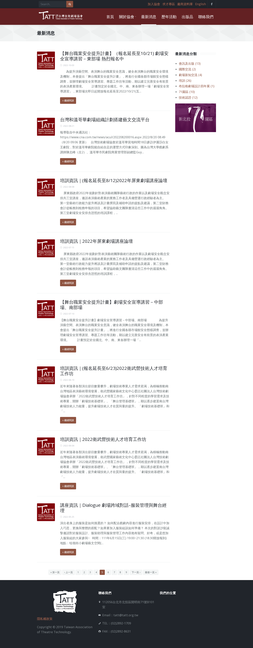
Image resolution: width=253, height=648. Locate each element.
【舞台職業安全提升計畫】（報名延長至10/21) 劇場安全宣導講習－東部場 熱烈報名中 (114, 56)
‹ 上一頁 (68, 572)
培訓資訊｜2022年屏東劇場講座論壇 (96, 241)
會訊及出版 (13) (190, 63)
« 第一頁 (55, 572)
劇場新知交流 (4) (190, 75)
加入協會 (154, 4)
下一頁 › (136, 572)
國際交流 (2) (187, 69)
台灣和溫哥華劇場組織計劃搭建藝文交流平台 (105, 119)
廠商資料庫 (185, 4)
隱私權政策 (44, 619)
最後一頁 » (150, 572)
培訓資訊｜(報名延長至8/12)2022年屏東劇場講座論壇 (113, 180)
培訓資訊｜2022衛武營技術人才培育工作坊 (103, 439)
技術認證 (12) (188, 97)
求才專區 (168, 4)
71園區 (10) (187, 92)
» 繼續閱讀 (68, 100)
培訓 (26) (185, 80)
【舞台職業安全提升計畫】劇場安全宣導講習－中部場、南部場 (111, 304)
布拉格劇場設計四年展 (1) (196, 86)
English (200, 4)
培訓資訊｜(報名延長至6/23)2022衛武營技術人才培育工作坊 (113, 371)
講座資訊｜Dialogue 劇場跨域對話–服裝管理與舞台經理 (113, 508)
